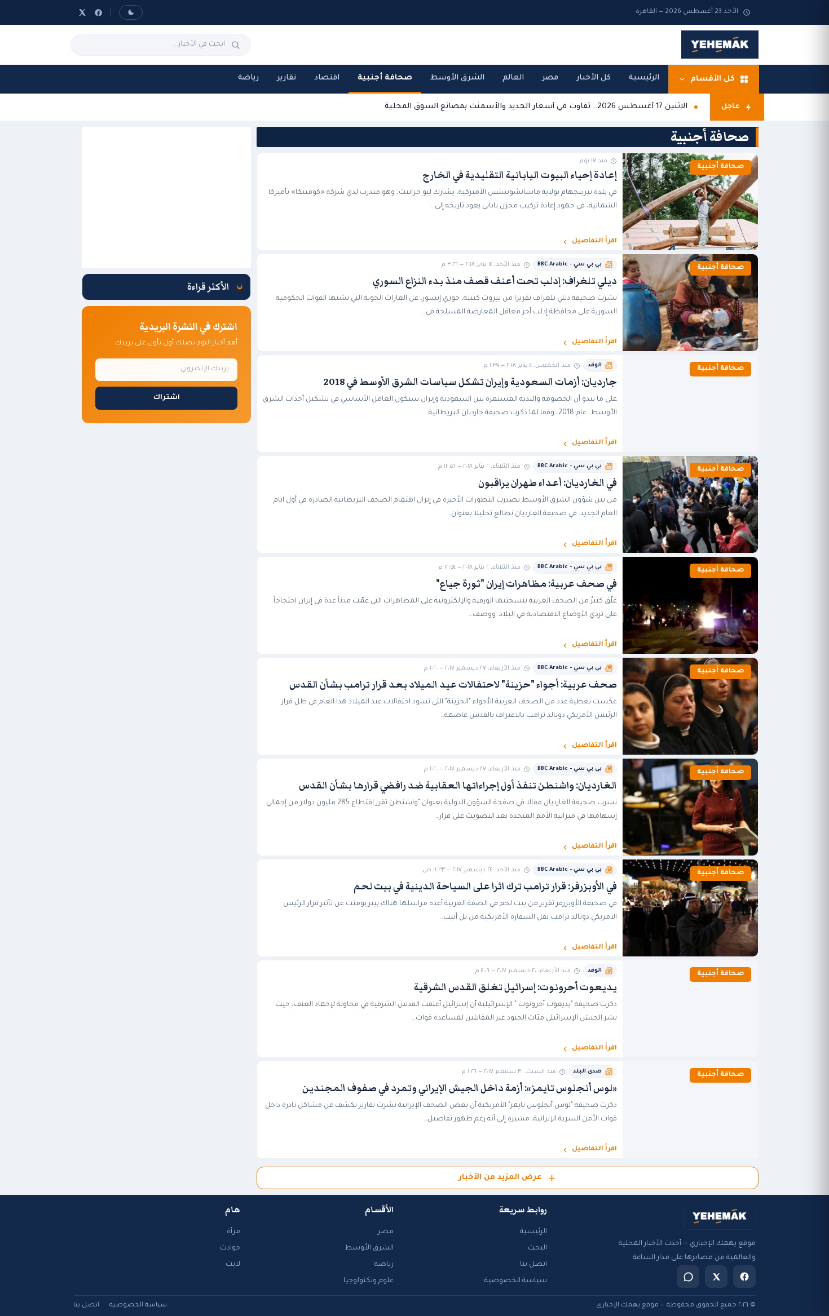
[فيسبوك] (98, 12)
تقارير (286, 78)
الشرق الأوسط (457, 78)
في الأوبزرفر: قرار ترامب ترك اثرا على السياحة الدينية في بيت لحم (485, 886)
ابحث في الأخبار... (199, 44)
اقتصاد (326, 78)
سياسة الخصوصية (515, 1281)
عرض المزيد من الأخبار (500, 1177)
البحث (537, 1248)
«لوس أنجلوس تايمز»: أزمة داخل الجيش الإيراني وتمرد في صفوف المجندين (459, 1088)
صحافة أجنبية (385, 78)
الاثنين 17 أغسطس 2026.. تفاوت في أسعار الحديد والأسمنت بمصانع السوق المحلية (536, 107)
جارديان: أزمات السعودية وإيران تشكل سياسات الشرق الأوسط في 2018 (470, 382)
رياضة (248, 78)
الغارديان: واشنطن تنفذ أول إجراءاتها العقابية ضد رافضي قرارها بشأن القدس (458, 785)
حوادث (230, 1248)
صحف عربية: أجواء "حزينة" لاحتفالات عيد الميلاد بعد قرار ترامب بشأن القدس (453, 684)
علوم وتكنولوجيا (368, 1281)
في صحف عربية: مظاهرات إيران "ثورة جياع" (526, 584)
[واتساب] (688, 1276)
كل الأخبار (593, 78)
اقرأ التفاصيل (594, 241)
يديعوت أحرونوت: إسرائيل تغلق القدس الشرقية (515, 987)
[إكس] (82, 12)
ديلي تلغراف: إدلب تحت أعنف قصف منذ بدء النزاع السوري (495, 281)
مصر (550, 78)
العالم (513, 78)
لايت (233, 1265)
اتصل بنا (533, 1265)
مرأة (233, 1232)
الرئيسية (644, 78)
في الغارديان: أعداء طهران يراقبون (547, 483)
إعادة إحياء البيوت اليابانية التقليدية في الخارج (519, 175)
